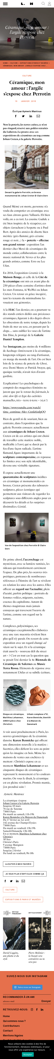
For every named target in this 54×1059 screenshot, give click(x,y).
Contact (8, 1031)
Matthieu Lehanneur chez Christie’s (25, 835)
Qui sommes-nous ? (14, 1021)
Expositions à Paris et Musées (23, 900)
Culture (10, 890)
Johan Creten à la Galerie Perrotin (21, 803)
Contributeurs (11, 1026)
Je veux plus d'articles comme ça (24, 874)
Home (6, 1016)
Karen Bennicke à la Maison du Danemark (25, 817)
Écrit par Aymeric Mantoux (27, 111)
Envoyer (46, 1001)
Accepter (27, 1054)
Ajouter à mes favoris (18, 864)
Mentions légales (13, 1036)
